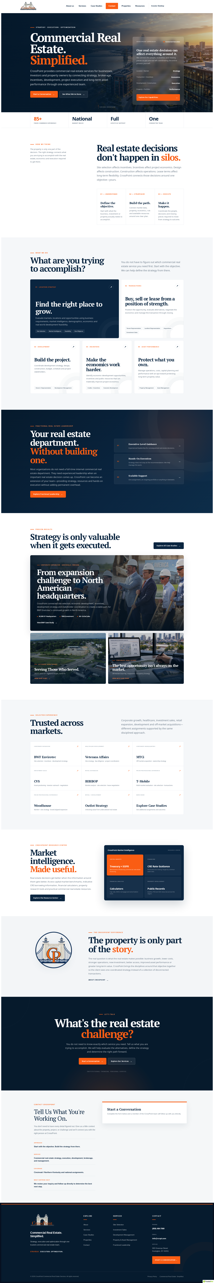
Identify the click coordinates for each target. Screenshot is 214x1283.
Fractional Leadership (121, 1245)
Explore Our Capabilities (158, 97)
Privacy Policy (152, 1276)
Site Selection (118, 1225)
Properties (87, 1240)
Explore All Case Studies (169, 545)
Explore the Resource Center (47, 898)
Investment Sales (120, 1230)
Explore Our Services (121, 1061)
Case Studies (88, 1235)
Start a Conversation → (166, 1260)
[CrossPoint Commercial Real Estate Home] (42, 1220)
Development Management (123, 1235)
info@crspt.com (159, 1238)
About (85, 1225)
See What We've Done (73, 94)
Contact (86, 1245)
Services (86, 1230)
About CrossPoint (98, 980)
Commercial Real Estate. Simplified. (172, 1276)
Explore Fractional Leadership (48, 494)
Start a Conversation (44, 94)
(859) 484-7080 (158, 1228)
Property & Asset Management (125, 1240)
